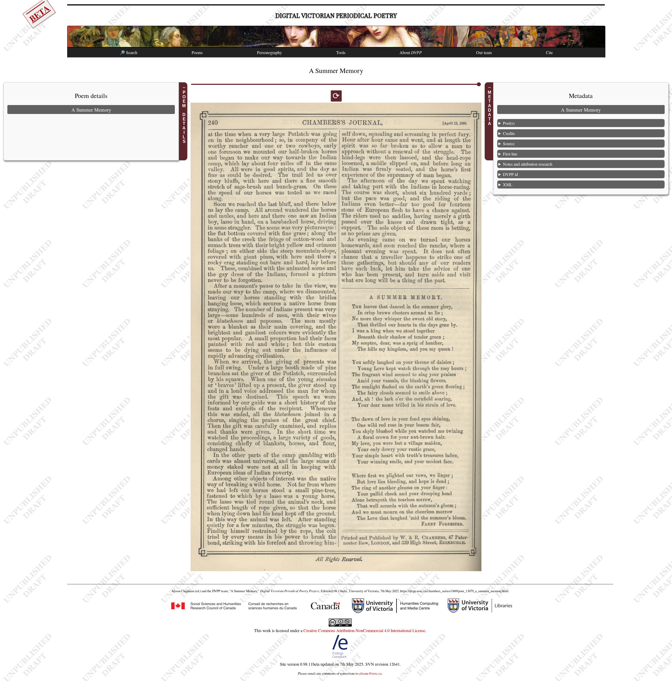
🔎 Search (128, 52)
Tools (340, 52)
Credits (509, 133)
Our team (484, 52)
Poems (197, 52)
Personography (269, 52)
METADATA (489, 108)
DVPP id (510, 174)
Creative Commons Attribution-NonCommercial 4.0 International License (364, 630)
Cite (549, 52)
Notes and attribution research (527, 164)
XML (507, 184)
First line (510, 154)
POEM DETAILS (184, 117)
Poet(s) (508, 123)
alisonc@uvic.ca (370, 673)
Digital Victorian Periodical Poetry (336, 15)
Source (508, 143)
